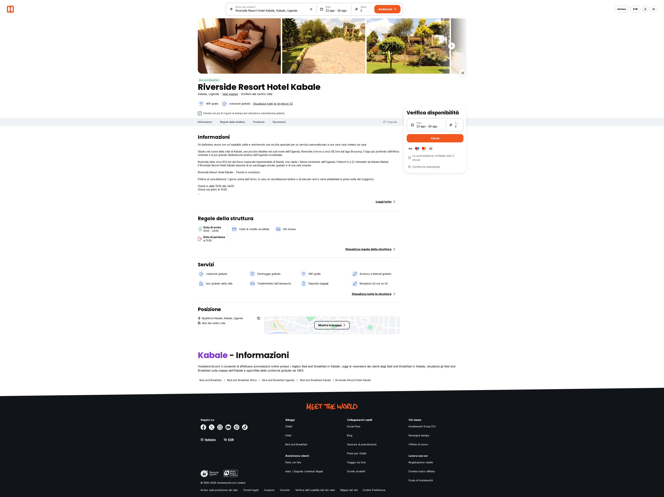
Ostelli (288, 426)
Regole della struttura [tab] (232, 121)
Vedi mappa (230, 94)
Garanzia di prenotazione (362, 444)
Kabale (202, 94)
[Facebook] (203, 427)
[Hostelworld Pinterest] (236, 427)
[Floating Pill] (451, 46)
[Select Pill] (645, 9)
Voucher (285, 490)
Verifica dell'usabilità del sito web (315, 490)
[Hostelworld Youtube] (228, 427)
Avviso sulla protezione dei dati (219, 490)
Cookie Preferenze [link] (374, 490)
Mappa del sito (349, 490)
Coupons (269, 490)
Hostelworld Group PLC (422, 426)
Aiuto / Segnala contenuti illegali (304, 471)
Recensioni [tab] (279, 121)
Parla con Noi (293, 462)
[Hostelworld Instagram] (220, 427)
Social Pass (353, 426)
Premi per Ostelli (356, 453)
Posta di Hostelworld (421, 480)
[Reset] (311, 9)
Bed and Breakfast (209, 80)
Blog (349, 435)
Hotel (288, 435)
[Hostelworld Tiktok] (245, 427)
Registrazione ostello (421, 462)
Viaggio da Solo (356, 462)
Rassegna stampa (419, 435)
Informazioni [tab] (205, 121)
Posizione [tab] (259, 121)
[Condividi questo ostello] (462, 72)
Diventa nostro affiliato (422, 471)
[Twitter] (211, 427)
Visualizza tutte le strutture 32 (273, 103)
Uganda (214, 94)
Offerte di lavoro (418, 444)
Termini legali (250, 490)
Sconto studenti (356, 471)
